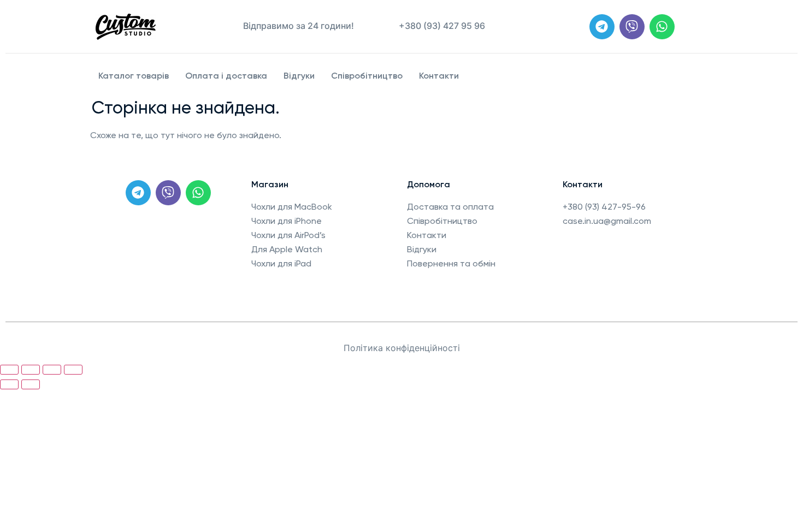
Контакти (439, 75)
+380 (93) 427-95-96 (604, 206)
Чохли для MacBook (291, 206)
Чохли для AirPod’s (288, 235)
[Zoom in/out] (73, 370)
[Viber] (632, 26)
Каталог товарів (133, 75)
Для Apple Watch (286, 249)
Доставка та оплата (450, 206)
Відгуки (299, 75)
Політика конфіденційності (402, 347)
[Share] (30, 370)
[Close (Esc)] (9, 370)
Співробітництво (367, 75)
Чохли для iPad (281, 263)
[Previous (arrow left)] (9, 384)
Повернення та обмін (451, 263)
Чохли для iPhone (286, 221)
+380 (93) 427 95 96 (442, 25)
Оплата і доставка (226, 75)
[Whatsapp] (662, 26)
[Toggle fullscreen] (52, 370)
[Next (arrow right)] (30, 384)
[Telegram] (602, 26)
